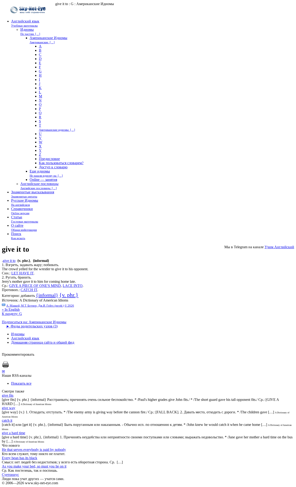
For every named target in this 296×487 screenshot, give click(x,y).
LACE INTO (73, 286)
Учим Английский (279, 247)
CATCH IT (29, 290)
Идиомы (18, 334)
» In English (11, 309)
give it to (9, 261)
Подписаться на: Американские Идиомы (34, 322)
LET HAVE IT (22, 273)
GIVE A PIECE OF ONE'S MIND (35, 286)
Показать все (21, 383)
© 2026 (69, 305)
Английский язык (25, 338)
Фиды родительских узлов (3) (32, 326)
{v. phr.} (68, 295)
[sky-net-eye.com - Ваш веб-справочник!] (28, 17)
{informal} (47, 295)
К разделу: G (12, 314)
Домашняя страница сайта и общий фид (42, 342)
